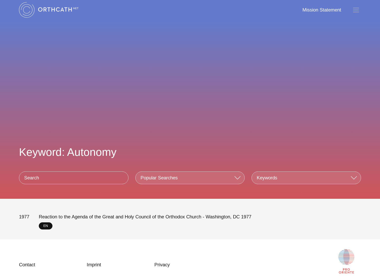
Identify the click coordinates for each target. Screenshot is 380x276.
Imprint (94, 264)
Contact (27, 264)
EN (45, 226)
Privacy (162, 264)
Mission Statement (321, 9)
